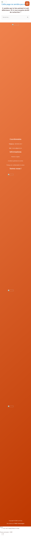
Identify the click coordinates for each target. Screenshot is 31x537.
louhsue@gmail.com (17, 148)
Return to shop (15, 528)
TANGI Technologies (19, 523)
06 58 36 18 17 (18, 144)
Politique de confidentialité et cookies (15, 165)
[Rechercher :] (15, 17)
